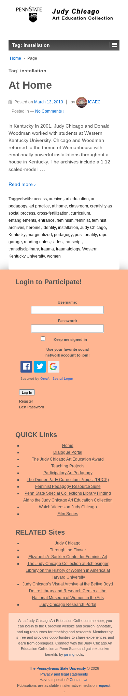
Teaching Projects (67, 466)
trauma (47, 249)
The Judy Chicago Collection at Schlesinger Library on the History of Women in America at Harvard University (68, 570)
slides (57, 242)
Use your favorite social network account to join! (67, 352)
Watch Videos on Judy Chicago (68, 507)
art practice (39, 206)
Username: (67, 302)
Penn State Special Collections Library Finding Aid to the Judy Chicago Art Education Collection (68, 497)
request (104, 685)
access (40, 199)
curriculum (80, 213)
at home (59, 206)
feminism (65, 220)
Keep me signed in (70, 339)
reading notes (36, 242)
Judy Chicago (93, 227)
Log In (27, 392)
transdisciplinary (24, 249)
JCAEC (94, 102)
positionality (86, 234)
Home (15, 58)
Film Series (67, 513)
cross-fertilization (53, 213)
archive (55, 199)
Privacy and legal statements (64, 674)
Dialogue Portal (67, 452)
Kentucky (17, 234)
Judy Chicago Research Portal (68, 604)
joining (69, 654)
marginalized (40, 234)
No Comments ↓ (50, 111)
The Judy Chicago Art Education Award (68, 459)
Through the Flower (68, 550)
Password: (67, 321)
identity (49, 227)
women (54, 256)
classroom (78, 206)
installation (68, 227)
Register (26, 401)
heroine (33, 227)
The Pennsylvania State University (57, 668)
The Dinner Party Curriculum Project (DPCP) (68, 479)
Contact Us (79, 680)
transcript (73, 242)
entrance (46, 220)
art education (77, 199)
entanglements (22, 220)
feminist (82, 220)
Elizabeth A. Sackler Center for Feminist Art (67, 556)
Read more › (22, 184)
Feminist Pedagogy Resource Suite (68, 486)
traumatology (68, 249)
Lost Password (31, 407)
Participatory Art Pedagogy (68, 472)
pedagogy (63, 234)
